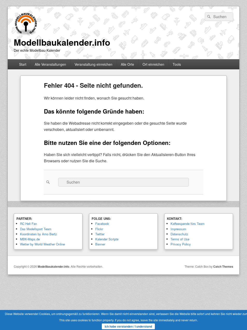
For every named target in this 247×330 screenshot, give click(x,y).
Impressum (178, 229)
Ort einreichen (153, 64)
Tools (177, 64)
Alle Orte (127, 64)
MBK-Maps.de (30, 239)
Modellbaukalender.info (62, 42)
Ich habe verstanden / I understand (128, 326)
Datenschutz (179, 234)
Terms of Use (180, 239)
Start (22, 64)
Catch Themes (223, 266)
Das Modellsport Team (35, 229)
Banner (100, 244)
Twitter (99, 234)
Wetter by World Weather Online (42, 244)
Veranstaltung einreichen (93, 64)
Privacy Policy (181, 244)
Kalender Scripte (106, 239)
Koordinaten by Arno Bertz (38, 234)
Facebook (102, 223)
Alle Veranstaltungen (50, 64)
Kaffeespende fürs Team (188, 223)
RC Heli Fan (28, 223)
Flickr (99, 229)
